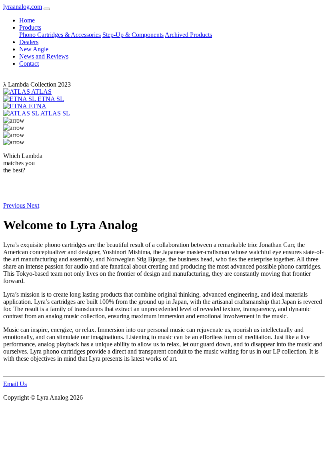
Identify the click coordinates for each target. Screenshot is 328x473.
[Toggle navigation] (47, 9)
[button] (15, 205)
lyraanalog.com (22, 6)
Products (30, 27)
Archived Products (188, 34)
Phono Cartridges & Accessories (60, 34)
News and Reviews (43, 56)
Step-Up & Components (133, 34)
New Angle (33, 49)
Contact (29, 63)
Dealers (28, 41)
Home (27, 20)
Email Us (15, 383)
